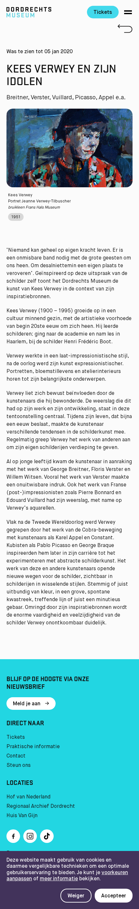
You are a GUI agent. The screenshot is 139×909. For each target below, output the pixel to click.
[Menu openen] (128, 12)
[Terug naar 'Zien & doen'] (69, 28)
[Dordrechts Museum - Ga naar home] (41, 12)
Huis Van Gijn (21, 815)
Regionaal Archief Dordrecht (40, 806)
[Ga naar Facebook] (13, 836)
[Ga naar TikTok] (47, 836)
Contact (16, 756)
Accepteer (113, 896)
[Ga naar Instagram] (30, 836)
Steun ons (18, 765)
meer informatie (59, 879)
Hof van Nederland (28, 797)
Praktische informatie (33, 746)
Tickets (102, 12)
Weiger (76, 896)
